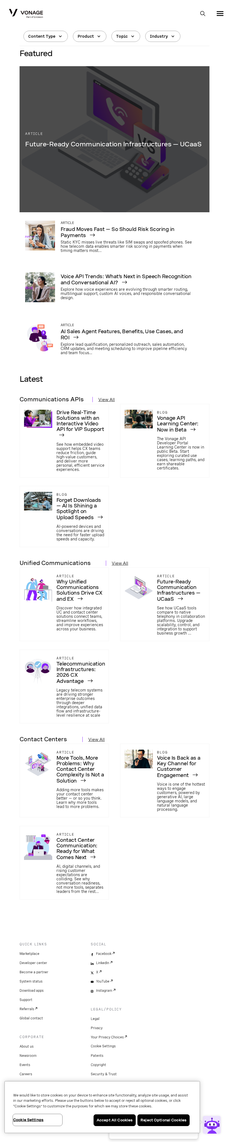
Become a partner (34, 972)
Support (26, 1000)
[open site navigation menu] (220, 13)
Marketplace (29, 954)
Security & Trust (104, 1074)
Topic (122, 36)
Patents (97, 1056)
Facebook (103, 954)
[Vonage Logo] (26, 14)
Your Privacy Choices (107, 1037)
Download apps (32, 991)
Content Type (41, 36)
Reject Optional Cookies (163, 1120)
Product (86, 36)
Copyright (98, 1065)
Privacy (96, 1028)
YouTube (102, 981)
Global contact (31, 1018)
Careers (26, 1074)
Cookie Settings (103, 1046)
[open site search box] (203, 14)
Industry (159, 36)
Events (25, 1065)
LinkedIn (102, 963)
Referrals (27, 1009)
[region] (102, 1107)
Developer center (33, 963)
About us (27, 1046)
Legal (95, 1019)
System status (31, 981)
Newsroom (28, 1056)
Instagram (104, 991)
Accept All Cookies (115, 1120)
